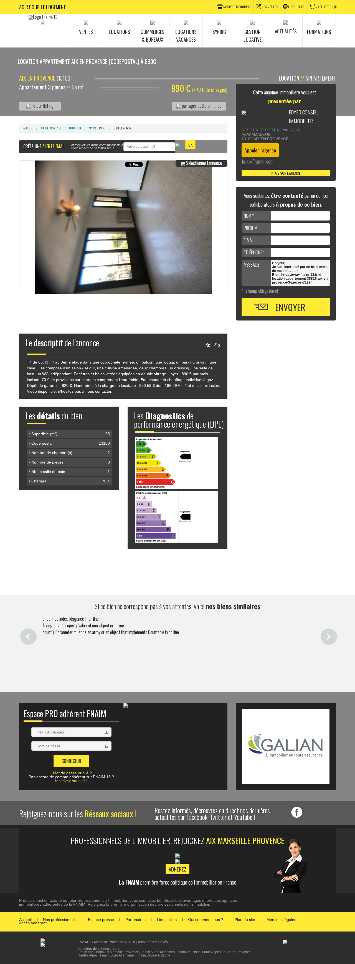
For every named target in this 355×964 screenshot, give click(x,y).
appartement (97, 128)
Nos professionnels (60, 919)
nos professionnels (237, 6)
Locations (119, 31)
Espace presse (101, 919)
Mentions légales (281, 919)
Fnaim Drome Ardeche (153, 955)
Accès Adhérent (33, 923)
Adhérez (177, 869)
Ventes (86, 31)
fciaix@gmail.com (257, 161)
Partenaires (135, 919)
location (75, 128)
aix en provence (50, 128)
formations (319, 31)
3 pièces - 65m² (123, 128)
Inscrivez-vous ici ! (71, 780)
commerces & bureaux (152, 35)
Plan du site (245, 919)
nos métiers (270, 6)
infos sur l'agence (286, 173)
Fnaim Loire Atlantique (117, 955)
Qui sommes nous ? (205, 919)
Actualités (286, 31)
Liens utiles (296, 6)
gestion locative (253, 35)
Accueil (28, 128)
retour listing (42, 105)
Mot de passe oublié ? (72, 773)
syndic (219, 31)
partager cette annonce (201, 105)
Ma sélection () (326, 6)
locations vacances (186, 35)
